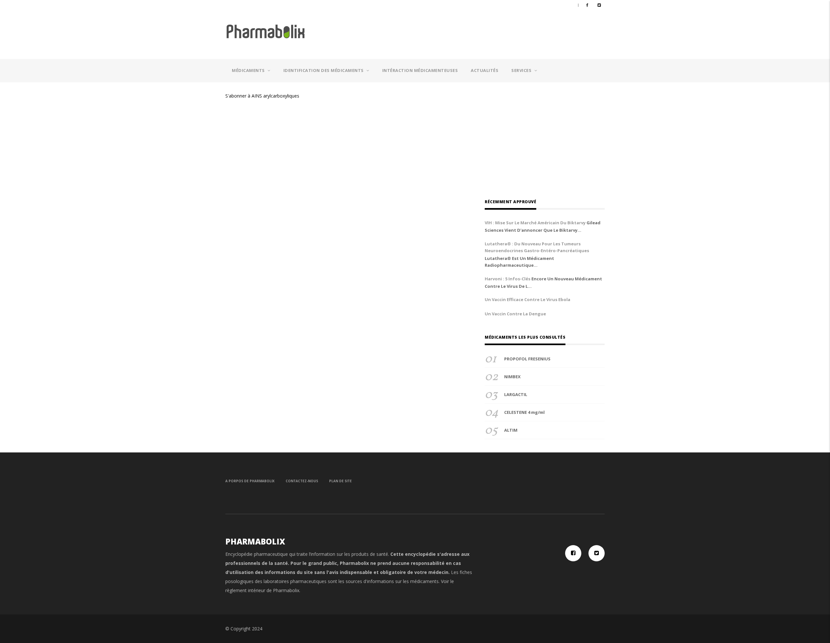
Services (522, 70)
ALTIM (510, 430)
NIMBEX (512, 377)
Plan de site (340, 481)
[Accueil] (265, 31)
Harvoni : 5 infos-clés (507, 279)
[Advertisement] (473, 32)
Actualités (484, 70)
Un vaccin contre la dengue (515, 314)
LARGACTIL (515, 394)
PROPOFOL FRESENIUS (527, 359)
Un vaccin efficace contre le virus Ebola (527, 299)
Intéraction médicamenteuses (420, 70)
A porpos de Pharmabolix (250, 481)
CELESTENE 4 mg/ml (524, 412)
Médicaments (249, 70)
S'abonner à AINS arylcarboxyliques (262, 96)
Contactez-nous (302, 481)
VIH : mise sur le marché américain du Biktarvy (535, 223)
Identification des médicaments (324, 70)
